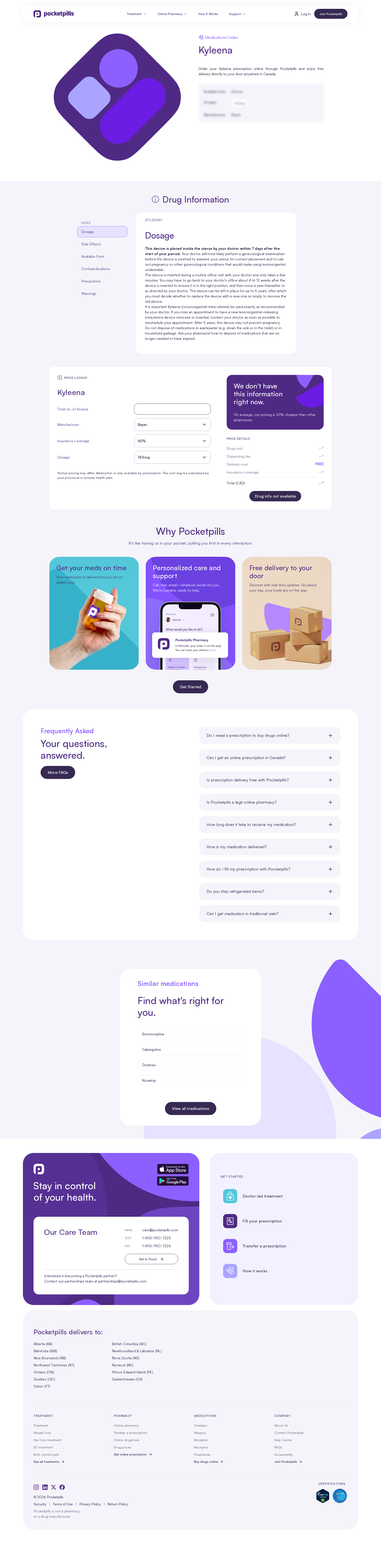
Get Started (190, 686)
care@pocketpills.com (160, 1230)
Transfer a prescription (130, 1433)
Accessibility (283, 1454)
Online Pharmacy (170, 14)
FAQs (278, 1447)
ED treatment (43, 1447)
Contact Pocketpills (289, 1433)
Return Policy (117, 1504)
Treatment (134, 14)
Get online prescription (130, 1454)
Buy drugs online (206, 1461)
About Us (281, 1425)
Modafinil (200, 1440)
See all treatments (46, 1461)
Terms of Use (63, 1504)
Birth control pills (46, 1454)
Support (235, 14)
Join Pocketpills (330, 14)
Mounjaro (201, 1447)
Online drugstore (126, 1440)
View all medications (190, 1108)
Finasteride (202, 1454)
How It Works (208, 14)
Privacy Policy (90, 1504)
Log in (306, 14)
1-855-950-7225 (156, 1238)
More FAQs (58, 772)
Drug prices (122, 1447)
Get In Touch (148, 1259)
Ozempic (200, 1425)
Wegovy (200, 1433)
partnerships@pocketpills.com (122, 1281)
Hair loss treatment (48, 1440)
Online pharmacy (126, 1425)
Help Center (283, 1440)
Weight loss (42, 1433)
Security (40, 1504)
